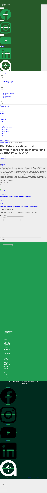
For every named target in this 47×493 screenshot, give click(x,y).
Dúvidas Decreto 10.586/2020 (7, 363)
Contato (6, 339)
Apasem (17, 156)
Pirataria (6, 368)
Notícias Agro (6, 372)
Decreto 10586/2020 (6, 359)
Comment (2, 237)
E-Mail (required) (3, 217)
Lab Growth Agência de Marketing (35, 477)
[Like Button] (1, 187)
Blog (4, 142)
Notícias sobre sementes (6, 376)
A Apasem (6, 337)
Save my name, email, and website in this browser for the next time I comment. (18, 222)
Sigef (5, 356)
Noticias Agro (7, 142)
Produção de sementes (7, 350)
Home (1, 142)
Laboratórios (7, 353)
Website (1, 220)
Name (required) (3, 215)
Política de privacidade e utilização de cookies (7, 344)
